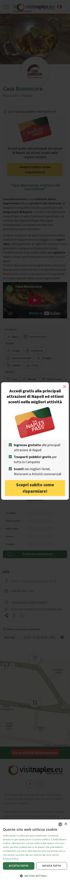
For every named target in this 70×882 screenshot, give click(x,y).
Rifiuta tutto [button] (51, 865)
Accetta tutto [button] (18, 865)
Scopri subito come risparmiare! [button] (35, 488)
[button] (35, 876)
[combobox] (60, 824)
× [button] (65, 824)
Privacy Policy (10, 858)
